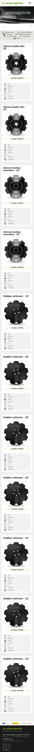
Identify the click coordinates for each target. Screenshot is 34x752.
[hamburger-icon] (30, 3)
